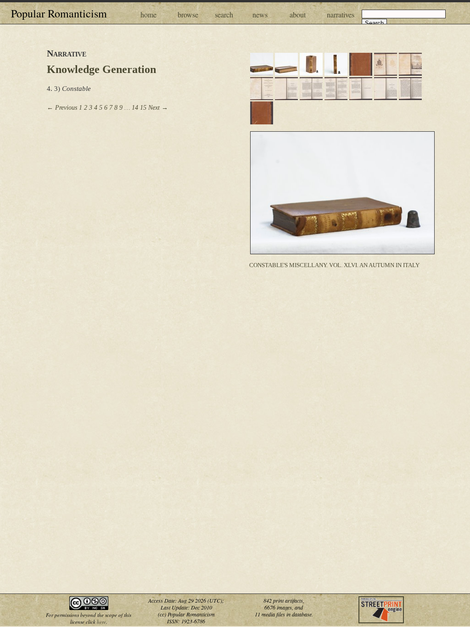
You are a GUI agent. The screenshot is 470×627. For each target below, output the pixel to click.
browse (188, 15)
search (224, 15)
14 (135, 107)
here (101, 621)
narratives (340, 15)
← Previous (62, 107)
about (298, 15)
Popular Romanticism (59, 13)
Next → (158, 107)
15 (143, 107)
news (260, 15)
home (148, 15)
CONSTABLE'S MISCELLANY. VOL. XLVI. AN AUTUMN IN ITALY (334, 265)
